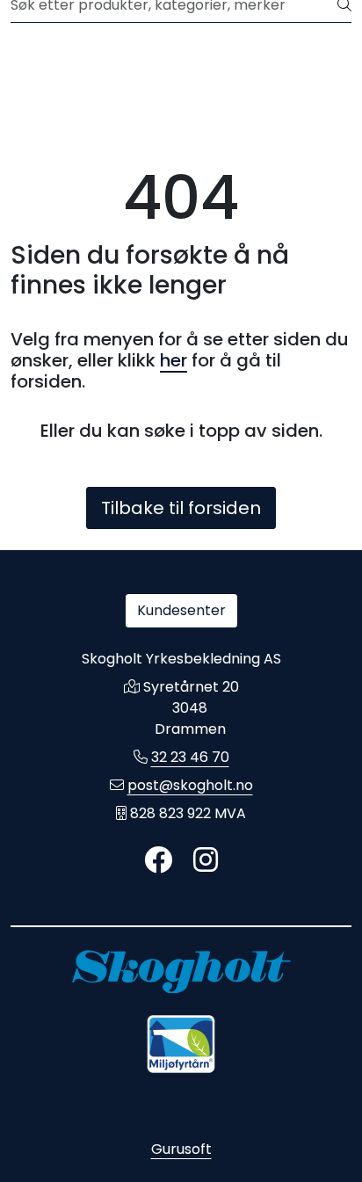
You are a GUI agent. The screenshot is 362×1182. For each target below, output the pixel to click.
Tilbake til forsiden (181, 508)
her (173, 360)
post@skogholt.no (190, 785)
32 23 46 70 (190, 757)
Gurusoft (181, 1149)
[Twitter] (158, 860)
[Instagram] (205, 860)
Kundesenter (181, 610)
